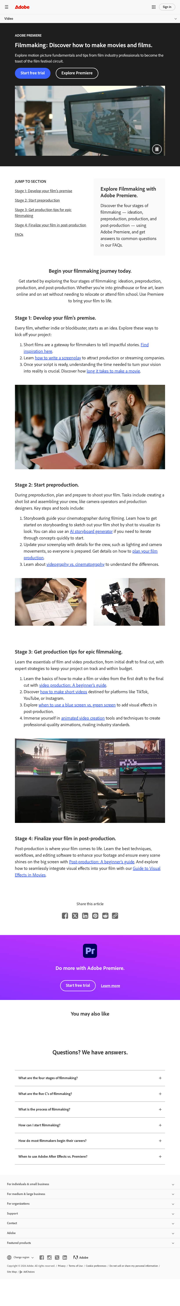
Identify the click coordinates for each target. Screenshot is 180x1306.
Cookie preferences (96, 1265)
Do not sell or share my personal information (134, 1265)
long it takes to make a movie (113, 371)
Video (8, 18)
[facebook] (42, 1257)
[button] (153, 7)
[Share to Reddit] (105, 916)
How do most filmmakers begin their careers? (52, 1141)
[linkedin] (65, 1257)
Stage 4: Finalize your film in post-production (50, 225)
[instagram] (49, 1257)
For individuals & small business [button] (28, 1184)
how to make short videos (63, 691)
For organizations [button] (18, 1204)
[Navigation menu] (6, 7)
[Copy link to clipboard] (115, 916)
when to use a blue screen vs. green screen (77, 705)
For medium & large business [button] (26, 1194)
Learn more (110, 985)
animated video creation (83, 718)
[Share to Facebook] (65, 916)
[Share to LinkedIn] (85, 916)
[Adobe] (22, 7)
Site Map (12, 1271)
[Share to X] (75, 916)
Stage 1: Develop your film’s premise (43, 190)
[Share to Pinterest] (95, 916)
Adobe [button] (11, 1233)
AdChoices (29, 1271)
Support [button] (12, 1213)
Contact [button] (12, 1223)
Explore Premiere (77, 72)
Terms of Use (76, 1265)
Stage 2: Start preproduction (37, 200)
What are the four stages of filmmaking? (48, 1078)
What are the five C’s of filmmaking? (45, 1094)
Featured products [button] (19, 1243)
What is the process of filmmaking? (44, 1109)
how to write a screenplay (58, 357)
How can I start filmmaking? (39, 1125)
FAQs (19, 234)
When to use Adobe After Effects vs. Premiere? (52, 1156)
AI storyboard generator (91, 531)
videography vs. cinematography (75, 564)
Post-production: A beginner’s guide (101, 861)
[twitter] (57, 1257)
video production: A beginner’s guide (72, 685)
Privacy (62, 1265)
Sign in (167, 7)
